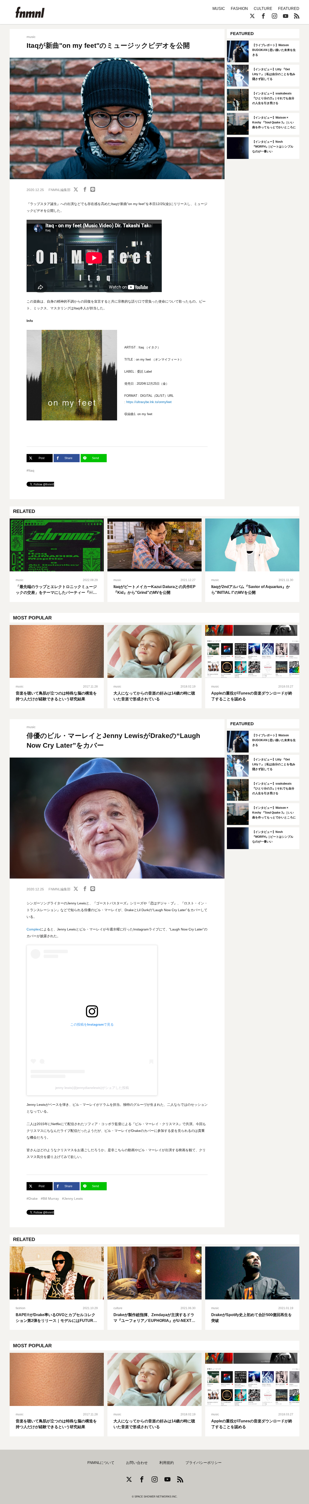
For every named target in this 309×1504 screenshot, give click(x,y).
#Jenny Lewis (72, 1198)
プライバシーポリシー (203, 1463)
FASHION (239, 9)
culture (117, 1308)
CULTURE (263, 9)
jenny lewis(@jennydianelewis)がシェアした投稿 (92, 1088)
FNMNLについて (100, 1463)
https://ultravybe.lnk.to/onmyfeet (149, 402)
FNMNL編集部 (59, 190)
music (31, 37)
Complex (33, 929)
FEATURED (288, 9)
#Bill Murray (50, 1198)
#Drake (32, 1198)
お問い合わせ (137, 1463)
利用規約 (166, 1463)
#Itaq (30, 470)
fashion (20, 1308)
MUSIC (218, 9)
